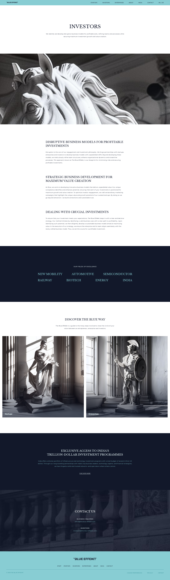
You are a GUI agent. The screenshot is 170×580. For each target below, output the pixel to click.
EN (160, 2)
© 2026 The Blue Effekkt (14, 572)
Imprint (161, 573)
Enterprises (119, 2)
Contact (150, 2)
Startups (94, 2)
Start (59, 566)
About (131, 2)
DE (163, 2)
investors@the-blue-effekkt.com (85, 531)
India (140, 2)
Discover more (85, 473)
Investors (106, 2)
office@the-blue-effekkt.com (85, 522)
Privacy (150, 573)
